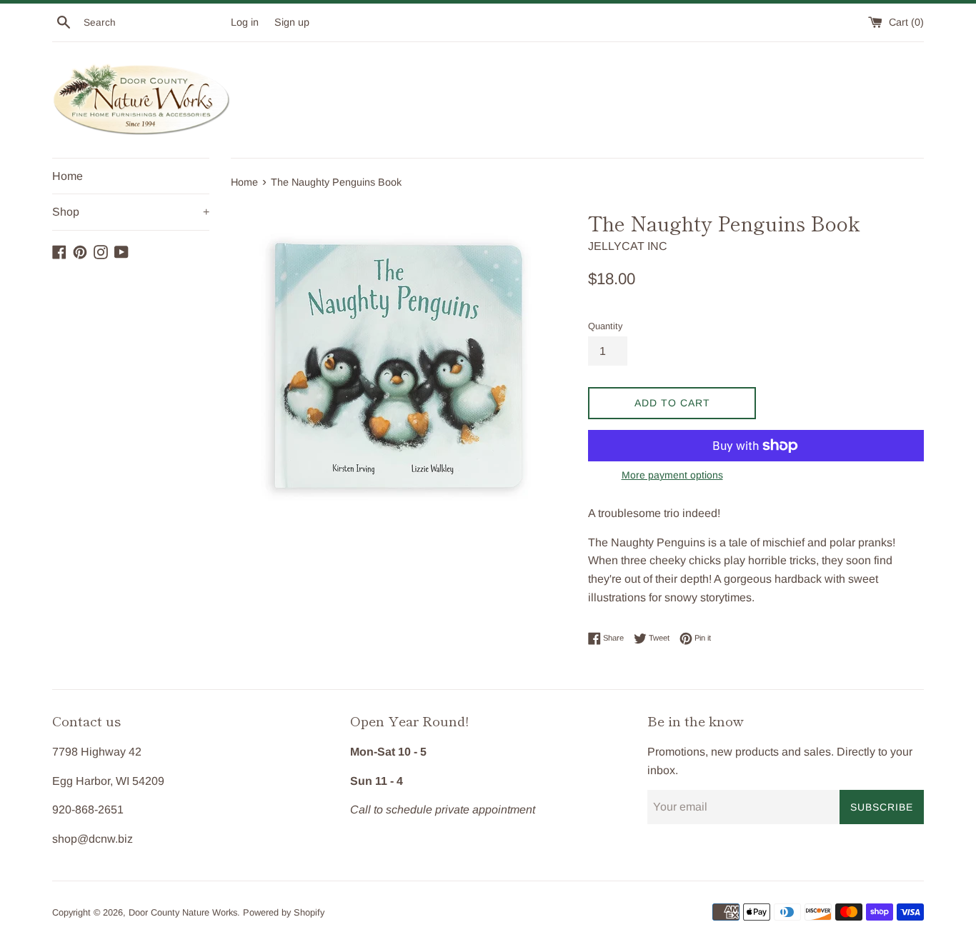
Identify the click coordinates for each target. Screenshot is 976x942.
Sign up (291, 22)
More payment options (672, 475)
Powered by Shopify (283, 912)
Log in (245, 22)
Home (67, 176)
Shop (130, 212)
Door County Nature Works (183, 912)
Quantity (605, 326)
